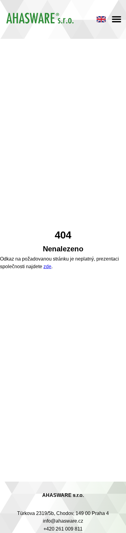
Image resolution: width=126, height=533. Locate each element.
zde (47, 266)
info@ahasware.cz (63, 521)
